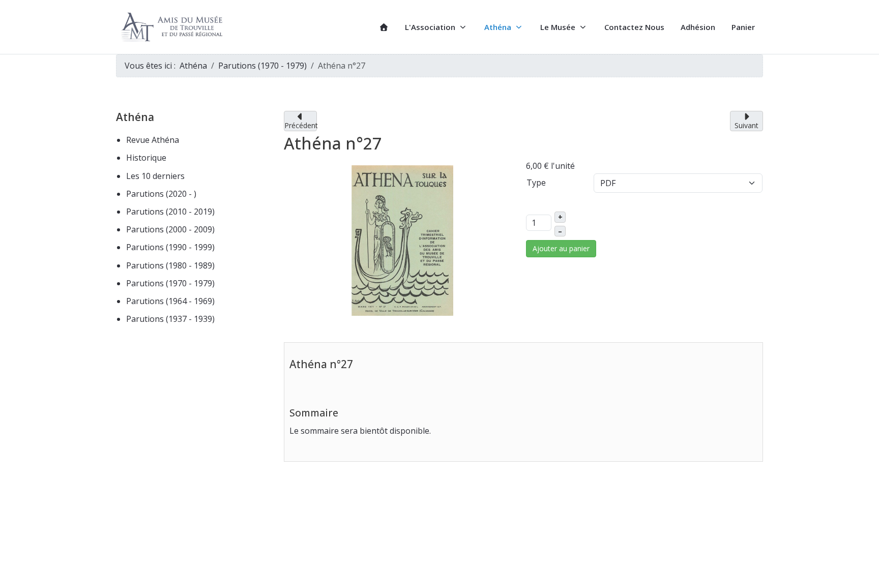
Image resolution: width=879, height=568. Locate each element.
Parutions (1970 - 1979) (170, 283)
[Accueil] (384, 27)
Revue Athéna (152, 139)
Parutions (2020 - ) (161, 193)
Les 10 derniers (155, 176)
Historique (146, 157)
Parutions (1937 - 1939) (170, 318)
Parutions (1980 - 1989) (170, 265)
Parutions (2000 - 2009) (170, 229)
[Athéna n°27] (402, 239)
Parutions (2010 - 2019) (170, 211)
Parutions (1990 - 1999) (170, 247)
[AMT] (173, 27)
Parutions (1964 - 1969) (170, 301)
